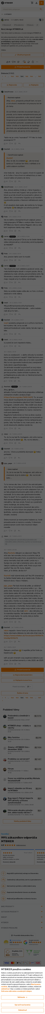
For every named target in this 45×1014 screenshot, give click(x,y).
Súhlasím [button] (23, 997)
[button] (5, 989)
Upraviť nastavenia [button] (22, 1005)
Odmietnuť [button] (22, 1010)
